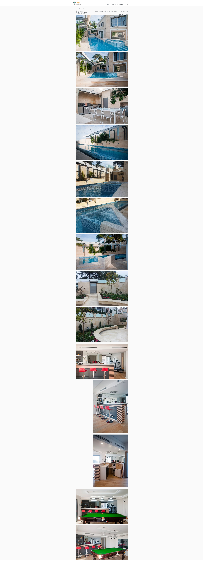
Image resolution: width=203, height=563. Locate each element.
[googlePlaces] (129, 4)
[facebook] (125, 4)
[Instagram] (127, 4)
